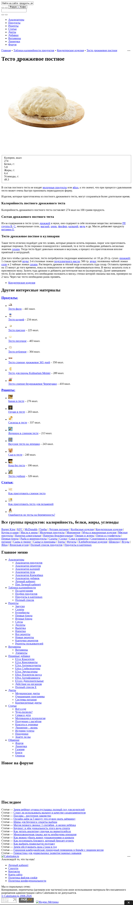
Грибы (43, 529)
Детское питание (59, 529)
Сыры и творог (22, 541)
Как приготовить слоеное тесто (27, 493)
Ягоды (125, 541)
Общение (13, 740)
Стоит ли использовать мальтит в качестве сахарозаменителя (50, 812)
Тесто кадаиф (16, 319)
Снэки (63, 538)
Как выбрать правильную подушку (34, 843)
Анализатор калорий (27, 568)
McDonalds (31, 529)
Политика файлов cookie (22, 877)
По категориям (24, 590)
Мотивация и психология (30, 718)
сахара (16, 249)
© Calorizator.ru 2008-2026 (16, 895)
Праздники (21, 733)
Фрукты (71, 541)
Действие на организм (28, 684)
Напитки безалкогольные (58, 535)
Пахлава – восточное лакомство (32, 815)
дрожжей (44, 223)
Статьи (12, 28)
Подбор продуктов (26, 593)
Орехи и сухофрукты (108, 535)
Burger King (8, 529)
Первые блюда (10, 538)
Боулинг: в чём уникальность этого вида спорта (42, 828)
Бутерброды (22, 612)
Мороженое (73, 532)
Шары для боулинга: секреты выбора (35, 821)
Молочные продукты (52, 532)
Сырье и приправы (44, 541)
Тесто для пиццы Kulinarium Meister (29, 373)
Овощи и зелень (84, 535)
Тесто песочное (17, 340)
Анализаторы (16, 19)
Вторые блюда (23, 618)
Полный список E (26, 687)
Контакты (14, 871)
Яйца (4, 544)
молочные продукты (55, 187)
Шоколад (114, 541)
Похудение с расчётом (28, 721)
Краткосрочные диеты (28, 702)
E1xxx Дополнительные (29, 680)
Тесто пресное (16, 330)
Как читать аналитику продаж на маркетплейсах (42, 831)
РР (123, 223)
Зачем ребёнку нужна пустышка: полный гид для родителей (49, 809)
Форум (13, 7)
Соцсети (13, 868)
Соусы (19, 621)
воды (25, 261)
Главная (6, 50)
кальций (73, 226)
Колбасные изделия (82, 529)
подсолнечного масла (67, 261)
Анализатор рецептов (28, 565)
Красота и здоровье (26, 724)
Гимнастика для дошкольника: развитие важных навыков (47, 853)
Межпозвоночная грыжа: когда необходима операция (45, 834)
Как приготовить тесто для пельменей (31, 504)
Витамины (14, 38)
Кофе (23, 7)
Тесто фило (15, 308)
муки (93, 261)
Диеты (12, 32)
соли (4, 264)
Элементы (21, 652)
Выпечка (20, 628)
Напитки (20, 631)
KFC (20, 529)
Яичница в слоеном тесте (23, 433)
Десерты (20, 624)
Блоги (18, 752)
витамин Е (7, 229)
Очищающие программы (30, 696)
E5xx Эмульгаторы (26, 671)
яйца (75, 187)
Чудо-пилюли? (24, 712)
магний (45, 226)
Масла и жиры (29, 532)
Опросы (20, 755)
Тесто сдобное (16, 476)
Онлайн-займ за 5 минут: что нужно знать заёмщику (45, 818)
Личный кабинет (25, 581)
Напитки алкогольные (28, 535)
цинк (54, 226)
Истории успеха (24, 730)
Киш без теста (16, 465)
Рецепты (13, 25)
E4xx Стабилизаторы (27, 668)
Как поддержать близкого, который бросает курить (44, 840)
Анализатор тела (25, 572)
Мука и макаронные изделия (99, 532)
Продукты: (9, 298)
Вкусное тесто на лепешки (24, 443)
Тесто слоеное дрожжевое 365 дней (29, 362)
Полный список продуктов (46, 544)
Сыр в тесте (15, 454)
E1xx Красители (24, 659)
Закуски (20, 606)
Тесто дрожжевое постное (102, 50)
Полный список (24, 600)
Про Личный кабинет (28, 584)
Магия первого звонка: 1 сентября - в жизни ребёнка (45, 825)
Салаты (53, 538)
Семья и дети (23, 715)
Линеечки (14, 41)
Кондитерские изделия (70, 50)
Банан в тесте (16, 401)
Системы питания (26, 699)
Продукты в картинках (78, 544)
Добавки (13, 35)
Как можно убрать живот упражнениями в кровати (44, 837)
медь (82, 226)
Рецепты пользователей (29, 643)
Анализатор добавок (27, 578)
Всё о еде (20, 708)
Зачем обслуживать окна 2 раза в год (35, 846)
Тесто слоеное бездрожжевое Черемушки (32, 383)
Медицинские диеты (27, 693)
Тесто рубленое (17, 351)
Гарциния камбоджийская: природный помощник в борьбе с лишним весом (59, 849)
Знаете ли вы (23, 736)
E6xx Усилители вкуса (28, 674)
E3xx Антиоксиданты (28, 665)
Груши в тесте (16, 411)
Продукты (14, 22)
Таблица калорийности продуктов (34, 50)
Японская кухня (19, 544)
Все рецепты (22, 634)
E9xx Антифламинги (27, 677)
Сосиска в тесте (17, 422)
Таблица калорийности (22, 587)
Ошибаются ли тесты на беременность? (31, 514)
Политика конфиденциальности (27, 880)
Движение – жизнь (26, 727)
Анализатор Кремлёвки (29, 575)
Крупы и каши (10, 532)
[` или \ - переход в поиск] (2, 7)
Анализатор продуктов (28, 562)
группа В (6, 226)
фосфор (62, 226)
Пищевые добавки (19, 656)
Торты (61, 541)
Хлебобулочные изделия (92, 541)
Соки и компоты (78, 538)
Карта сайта (15, 874)
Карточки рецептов (26, 640)
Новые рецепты (24, 637)
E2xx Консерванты (26, 662)
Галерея (19, 749)
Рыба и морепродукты (33, 538)
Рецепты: (8, 390)
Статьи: (7, 482)
